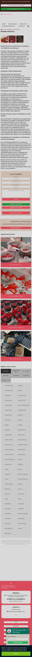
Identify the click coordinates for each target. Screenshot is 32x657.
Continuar (16, 653)
